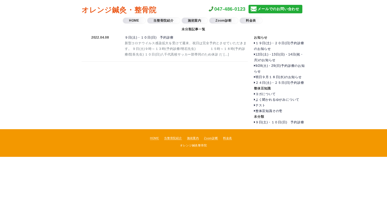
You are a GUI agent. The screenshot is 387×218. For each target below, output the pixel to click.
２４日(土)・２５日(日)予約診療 (279, 82)
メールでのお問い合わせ (278, 9)
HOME (154, 138)
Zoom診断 (211, 138)
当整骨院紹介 (173, 138)
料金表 (227, 138)
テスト (260, 105)
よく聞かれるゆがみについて (277, 99)
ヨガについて (265, 94)
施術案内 (193, 138)
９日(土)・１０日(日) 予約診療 (149, 37)
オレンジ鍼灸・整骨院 (119, 10)
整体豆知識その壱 (268, 111)
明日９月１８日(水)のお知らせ (278, 77)
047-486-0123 (230, 9)
